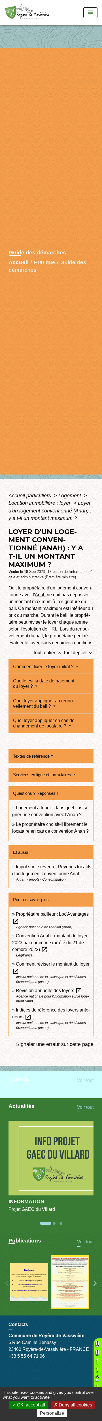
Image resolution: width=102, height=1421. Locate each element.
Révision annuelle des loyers (49, 990)
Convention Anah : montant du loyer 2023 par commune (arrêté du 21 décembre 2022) (50, 942)
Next (95, 1283)
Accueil (19, 262)
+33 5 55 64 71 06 (26, 1356)
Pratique (44, 262)
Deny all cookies (75, 1404)
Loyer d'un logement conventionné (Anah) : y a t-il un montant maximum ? (50, 510)
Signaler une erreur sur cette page (55, 1044)
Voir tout (85, 1080)
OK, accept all (30, 1404)
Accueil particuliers (30, 495)
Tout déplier (78, 652)
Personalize (52, 1413)
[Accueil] (29, 12)
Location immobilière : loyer (40, 503)
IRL (54, 629)
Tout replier (47, 652)
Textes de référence (31, 756)
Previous (7, 1283)
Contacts (18, 1324)
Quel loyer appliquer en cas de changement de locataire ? (44, 723)
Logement (70, 495)
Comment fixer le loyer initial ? (44, 666)
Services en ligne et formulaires (42, 774)
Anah (40, 594)
